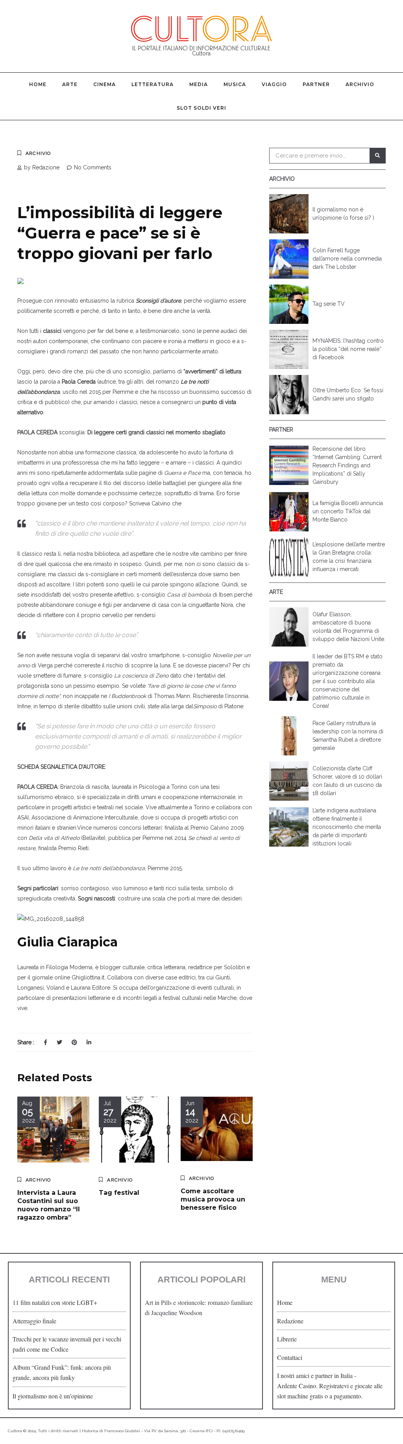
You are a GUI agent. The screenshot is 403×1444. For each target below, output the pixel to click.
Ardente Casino (296, 1386)
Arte (70, 84)
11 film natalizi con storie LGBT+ (55, 1302)
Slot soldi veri (201, 108)
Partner (316, 84)
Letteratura (152, 84)
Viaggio (274, 84)
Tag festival (119, 1192)
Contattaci (289, 1357)
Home (37, 84)
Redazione (290, 1321)
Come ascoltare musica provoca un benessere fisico (213, 1199)
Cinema (104, 84)
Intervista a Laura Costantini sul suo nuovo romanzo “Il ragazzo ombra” (48, 1205)
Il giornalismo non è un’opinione (53, 1396)
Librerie (287, 1339)
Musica (235, 84)
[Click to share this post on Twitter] (59, 1042)
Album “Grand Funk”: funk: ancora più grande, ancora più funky (62, 1372)
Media (198, 84)
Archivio (360, 84)
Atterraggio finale (34, 1321)
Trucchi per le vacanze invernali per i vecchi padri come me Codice (67, 1344)
